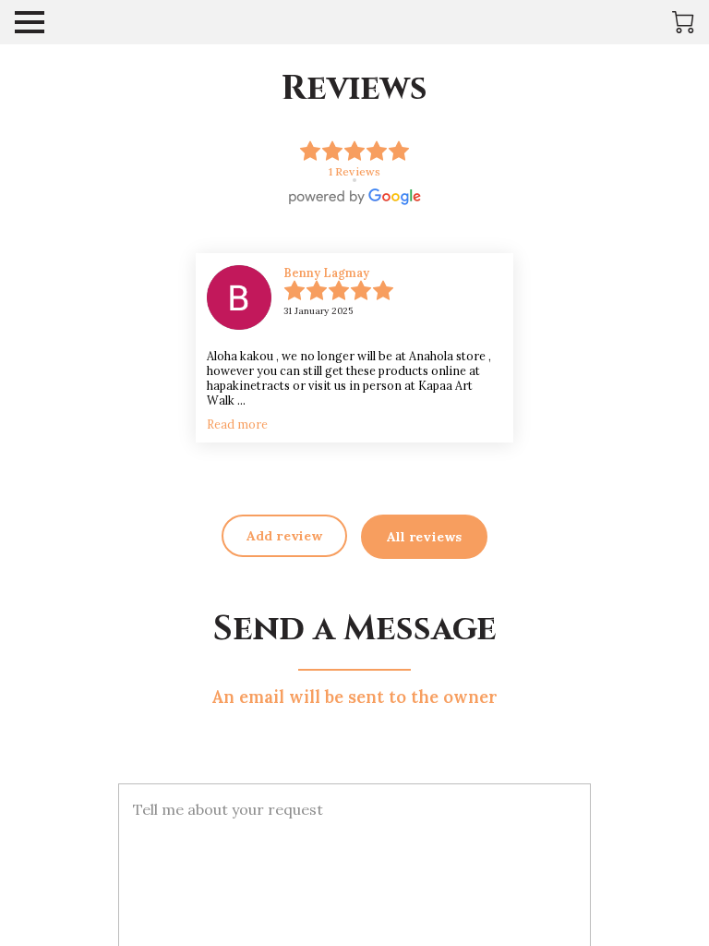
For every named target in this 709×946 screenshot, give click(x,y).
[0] (683, 22)
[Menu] (29, 22)
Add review (284, 536)
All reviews (424, 536)
